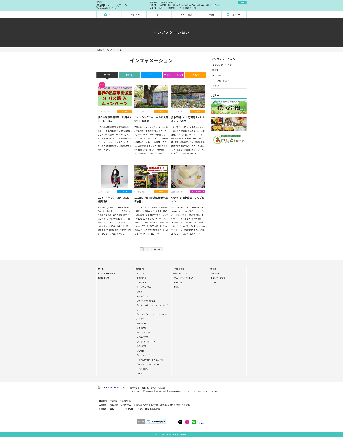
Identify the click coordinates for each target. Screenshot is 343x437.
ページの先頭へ (337, 431)
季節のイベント (180, 273)
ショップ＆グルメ (144, 287)
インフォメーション (222, 64)
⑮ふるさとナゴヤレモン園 (147, 364)
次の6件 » (157, 249)
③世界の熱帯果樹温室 (145, 300)
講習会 (211, 14)
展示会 (177, 287)
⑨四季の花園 (142, 337)
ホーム (111, 14)
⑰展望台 (140, 373)
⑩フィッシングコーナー (146, 341)
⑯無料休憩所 (142, 369)
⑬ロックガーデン (144, 355)
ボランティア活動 (217, 278)
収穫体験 (178, 282)
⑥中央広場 (141, 323)
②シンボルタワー (144, 296)
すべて (107, 75)
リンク (213, 282)
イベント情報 (186, 14)
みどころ (140, 273)
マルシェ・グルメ (173, 75)
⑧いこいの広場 (143, 332)
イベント (151, 75)
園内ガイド (161, 14)
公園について (136, 14)
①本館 (139, 291)
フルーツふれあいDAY (183, 278)
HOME (99, 49)
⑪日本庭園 (141, 346)
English (242, 2)
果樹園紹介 (141, 278)
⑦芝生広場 (141, 328)
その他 (195, 75)
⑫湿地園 (140, 350)
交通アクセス (236, 14)
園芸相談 (143, 282)
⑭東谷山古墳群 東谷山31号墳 (149, 359)
